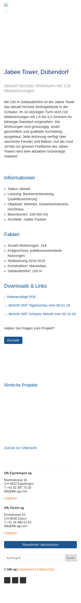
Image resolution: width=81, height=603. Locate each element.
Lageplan (10, 498)
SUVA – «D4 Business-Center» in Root (38, 416)
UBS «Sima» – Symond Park (29, 405)
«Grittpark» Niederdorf (23, 428)
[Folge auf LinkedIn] (7, 580)
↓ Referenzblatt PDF (20, 297)
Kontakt (13, 340)
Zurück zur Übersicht (20, 448)
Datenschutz (45, 569)
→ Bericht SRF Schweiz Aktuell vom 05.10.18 (40, 314)
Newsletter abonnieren (40, 544)
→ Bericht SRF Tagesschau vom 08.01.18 (37, 305)
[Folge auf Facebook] (15, 580)
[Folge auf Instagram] (23, 580)
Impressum (26, 569)
